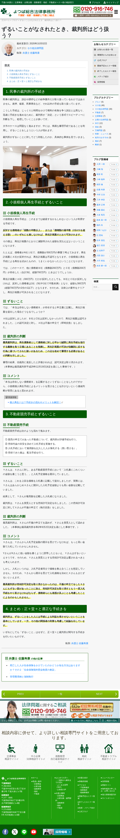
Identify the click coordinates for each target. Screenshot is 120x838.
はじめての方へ (62, 778)
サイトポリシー (108, 798)
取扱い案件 (37, 781)
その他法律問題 (35, 48)
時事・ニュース (101, 134)
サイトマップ (112, 2)
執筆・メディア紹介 (87, 808)
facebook (5, 832)
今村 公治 (101, 195)
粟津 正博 (101, 205)
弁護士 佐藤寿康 (31, 53)
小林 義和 (101, 179)
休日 (97, 123)
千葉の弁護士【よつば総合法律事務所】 (28, 12)
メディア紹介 (103, 76)
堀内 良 (100, 225)
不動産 (98, 112)
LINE (24, 832)
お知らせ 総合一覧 (105, 49)
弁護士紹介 (83, 778)
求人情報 (57, 832)
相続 (97, 141)
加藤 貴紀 (101, 210)
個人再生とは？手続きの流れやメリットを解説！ (35, 402)
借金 (97, 127)
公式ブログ (102, 60)
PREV (20, 694)
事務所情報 (83, 781)
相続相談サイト (83, 757)
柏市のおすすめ (101, 137)
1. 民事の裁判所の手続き (18, 70)
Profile (113, 164)
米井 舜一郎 (102, 266)
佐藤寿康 (8, 48)
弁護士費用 (60, 793)
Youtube (34, 832)
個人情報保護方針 (109, 795)
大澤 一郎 (101, 164)
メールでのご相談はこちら (86, 720)
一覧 (60, 694)
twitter (15, 832)
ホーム (35, 778)
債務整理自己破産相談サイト (60, 759)
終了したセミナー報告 (106, 71)
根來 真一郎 (102, 220)
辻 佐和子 (101, 250)
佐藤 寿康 (101, 189)
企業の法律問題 (101, 120)
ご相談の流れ (111, 720)
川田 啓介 (101, 256)
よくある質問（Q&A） (61, 786)
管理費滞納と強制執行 (21, 676)
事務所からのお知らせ (106, 55)
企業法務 (37, 786)
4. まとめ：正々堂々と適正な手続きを (24, 81)
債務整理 (37, 789)
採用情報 (101, 82)
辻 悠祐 (100, 235)
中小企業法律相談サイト (35, 757)
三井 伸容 (101, 200)
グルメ (98, 102)
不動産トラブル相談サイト (108, 757)
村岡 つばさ (102, 230)
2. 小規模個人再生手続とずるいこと (23, 74)
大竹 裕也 (101, 261)
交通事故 (99, 116)
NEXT (99, 694)
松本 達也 (101, 240)
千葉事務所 (84, 788)
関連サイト (106, 785)
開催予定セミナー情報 (106, 66)
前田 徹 (100, 184)
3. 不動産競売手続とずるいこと (21, 77)
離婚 (97, 144)
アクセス (96, 2)
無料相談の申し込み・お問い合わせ (108, 790)
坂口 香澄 (101, 245)
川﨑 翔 (100, 169)
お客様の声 (61, 790)
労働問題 (99, 130)
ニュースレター (108, 778)
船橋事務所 (84, 793)
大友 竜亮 (101, 215)
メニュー (116, 12)
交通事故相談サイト (10, 757)
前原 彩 (100, 174)
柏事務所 (83, 790)
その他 (98, 105)
